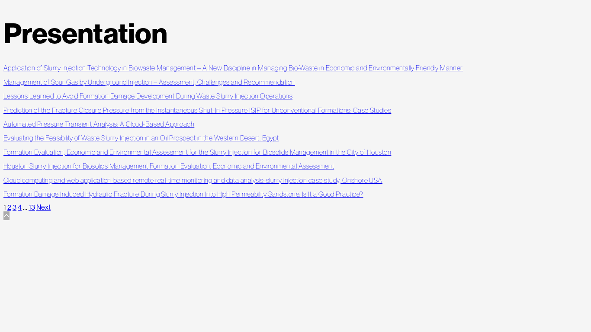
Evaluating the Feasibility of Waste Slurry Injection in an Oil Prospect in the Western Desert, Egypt (141, 138)
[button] (6, 215)
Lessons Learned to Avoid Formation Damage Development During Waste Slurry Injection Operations (147, 96)
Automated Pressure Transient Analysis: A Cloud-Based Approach (98, 124)
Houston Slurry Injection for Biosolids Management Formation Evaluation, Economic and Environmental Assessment (168, 166)
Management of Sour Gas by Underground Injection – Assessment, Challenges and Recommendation (149, 82)
